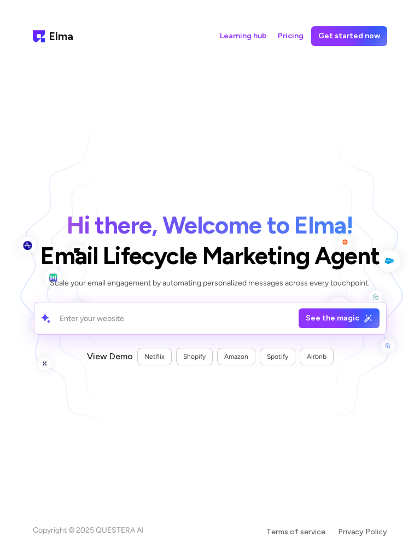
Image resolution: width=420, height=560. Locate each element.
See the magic (332, 318)
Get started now (349, 35)
